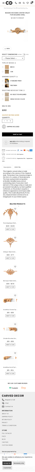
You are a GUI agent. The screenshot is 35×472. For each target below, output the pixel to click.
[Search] (23, 3)
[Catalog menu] (3, 3)
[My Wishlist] (27, 3)
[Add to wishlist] (15, 209)
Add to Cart (17, 134)
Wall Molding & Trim (10, 8)
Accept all (7, 463)
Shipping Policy (7, 417)
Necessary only (19, 463)
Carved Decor (8, 3)
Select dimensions (15, 54)
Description (7, 167)
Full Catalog (7, 433)
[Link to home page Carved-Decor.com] (17, 397)
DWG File (18, 167)
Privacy (4, 422)
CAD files (5, 442)
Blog (4, 439)
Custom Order (7, 445)
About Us (5, 414)
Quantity (6, 118)
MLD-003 (12, 141)
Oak (11, 72)
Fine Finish (13, 85)
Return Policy (7, 420)
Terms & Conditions (9, 425)
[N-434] (17, 31)
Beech (12, 67)
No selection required (18, 94)
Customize (7, 468)
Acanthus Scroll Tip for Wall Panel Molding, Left (17, 367)
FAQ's (4, 436)
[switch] (23, 54)
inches (20, 54)
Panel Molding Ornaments (24, 8)
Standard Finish (15, 81)
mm (27, 54)
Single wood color (17, 99)
